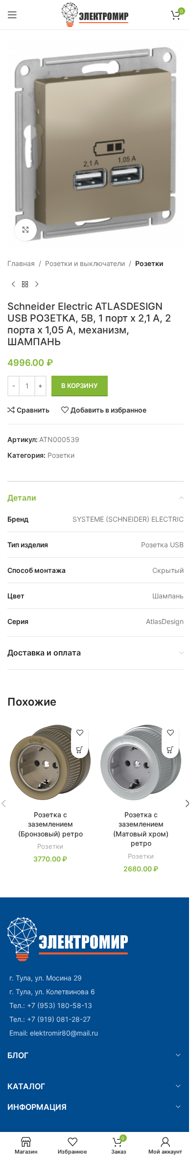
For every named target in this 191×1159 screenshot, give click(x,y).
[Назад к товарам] (25, 285)
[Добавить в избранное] (79, 732)
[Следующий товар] (37, 285)
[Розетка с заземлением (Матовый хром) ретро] (141, 762)
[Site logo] (96, 14)
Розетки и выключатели (85, 263)
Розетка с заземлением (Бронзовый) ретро (50, 824)
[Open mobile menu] (12, 15)
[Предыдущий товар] (13, 285)
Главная (21, 263)
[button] (79, 749)
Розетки (149, 263)
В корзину (79, 385)
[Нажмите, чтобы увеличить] (26, 230)
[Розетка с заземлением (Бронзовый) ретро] (50, 762)
